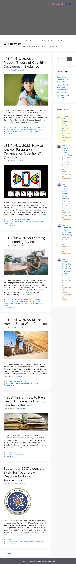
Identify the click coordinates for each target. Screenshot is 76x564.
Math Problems (21, 381)
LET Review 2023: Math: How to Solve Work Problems (26, 322)
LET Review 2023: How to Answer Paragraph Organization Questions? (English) (23, 151)
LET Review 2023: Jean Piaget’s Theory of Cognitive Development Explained (25, 62)
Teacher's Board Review (30, 131)
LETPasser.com (12, 43)
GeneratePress (50, 561)
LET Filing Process (29, 41)
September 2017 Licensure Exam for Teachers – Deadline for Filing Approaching (24, 474)
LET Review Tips (38, 127)
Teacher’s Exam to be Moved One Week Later (63, 79)
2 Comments (10, 133)
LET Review (32, 129)
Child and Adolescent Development (17, 129)
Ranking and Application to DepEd (34, 46)
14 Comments (10, 225)
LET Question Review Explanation (21, 221)
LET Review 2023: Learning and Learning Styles (24, 240)
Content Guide (53, 46)
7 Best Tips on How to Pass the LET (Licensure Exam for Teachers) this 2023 (25, 401)
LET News (9, 539)
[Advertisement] (38, 22)
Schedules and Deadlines (36, 542)
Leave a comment (11, 307)
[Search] (69, 59)
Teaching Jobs (63, 41)
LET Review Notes (19, 301)
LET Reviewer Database (46, 41)
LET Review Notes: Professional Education (19, 127)
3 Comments (10, 385)
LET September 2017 (12, 542)
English (8, 221)
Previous (8, 553)
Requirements (23, 542)
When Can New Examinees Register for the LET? (64, 95)
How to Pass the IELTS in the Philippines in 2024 (64, 87)
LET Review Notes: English (14, 219)
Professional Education (15, 131)
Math (36, 383)
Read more (39, 122)
